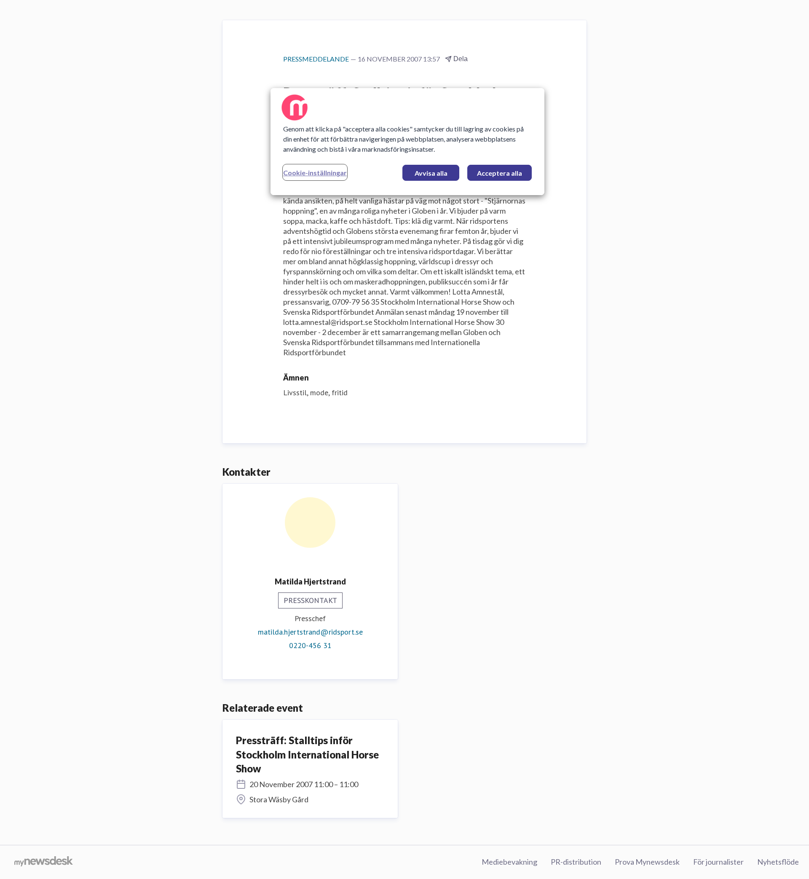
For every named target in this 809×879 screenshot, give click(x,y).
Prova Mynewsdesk (647, 861)
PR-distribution (576, 861)
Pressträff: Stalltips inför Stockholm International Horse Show (307, 754)
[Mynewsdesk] (43, 862)
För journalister (718, 861)
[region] (407, 141)
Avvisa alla (431, 173)
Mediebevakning (509, 861)
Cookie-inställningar (315, 173)
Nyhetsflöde (778, 861)
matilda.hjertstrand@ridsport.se (310, 632)
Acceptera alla (499, 173)
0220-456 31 (310, 645)
